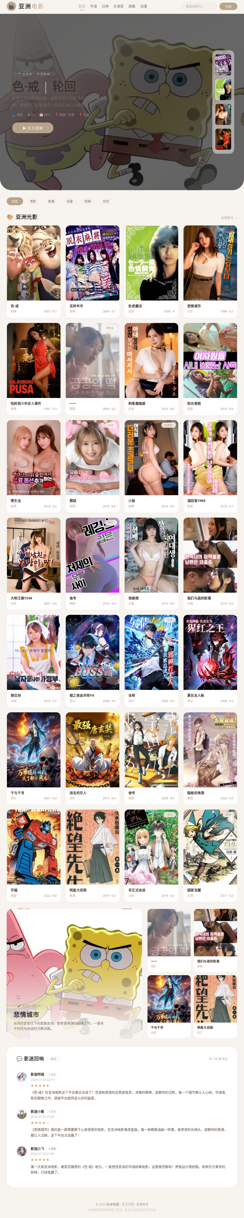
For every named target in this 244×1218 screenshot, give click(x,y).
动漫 (143, 6)
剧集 (132, 6)
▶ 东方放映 (33, 128)
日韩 (105, 6)
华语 (93, 6)
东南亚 (118, 6)
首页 (81, 6)
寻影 (228, 6)
